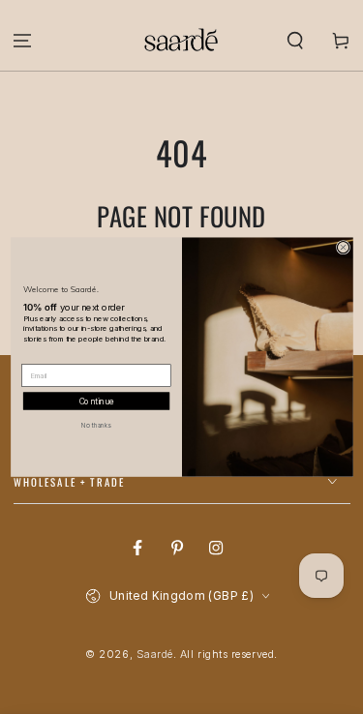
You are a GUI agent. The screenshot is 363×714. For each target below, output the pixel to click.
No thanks (95, 425)
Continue (95, 401)
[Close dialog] (342, 247)
